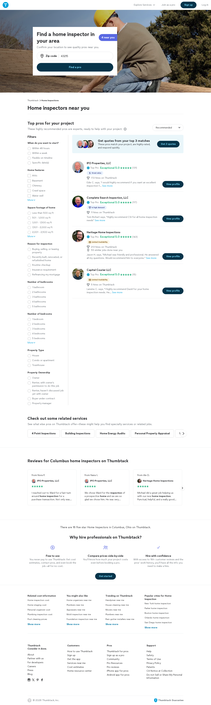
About (31, 654)
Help (149, 651)
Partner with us (36, 658)
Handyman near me (115, 600)
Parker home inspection (156, 608)
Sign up (71, 655)
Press (30, 670)
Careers (32, 666)
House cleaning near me (117, 605)
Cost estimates (75, 667)
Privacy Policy (154, 663)
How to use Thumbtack (79, 651)
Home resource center (79, 670)
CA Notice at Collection (159, 670)
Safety (150, 655)
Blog (30, 674)
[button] (93, 168)
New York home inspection (158, 603)
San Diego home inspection (158, 622)
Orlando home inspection (157, 618)
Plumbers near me (75, 605)
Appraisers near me (76, 610)
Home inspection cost (38, 600)
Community (113, 659)
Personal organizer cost (39, 610)
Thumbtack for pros (117, 651)
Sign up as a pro (115, 655)
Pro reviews (113, 667)
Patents (151, 667)
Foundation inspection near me (82, 619)
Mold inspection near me (79, 614)
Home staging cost (37, 605)
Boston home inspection (157, 613)
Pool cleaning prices (37, 619)
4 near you (108, 37)
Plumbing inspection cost (40, 614)
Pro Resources (114, 663)
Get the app (73, 659)
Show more (34, 624)
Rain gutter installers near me (120, 619)
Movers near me (113, 610)
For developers (35, 662)
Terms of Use (154, 659)
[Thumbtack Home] (5, 5)
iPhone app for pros (117, 670)
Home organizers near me (79, 600)
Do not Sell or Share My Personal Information (164, 676)
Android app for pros (118, 674)
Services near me (76, 663)
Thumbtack (33, 100)
